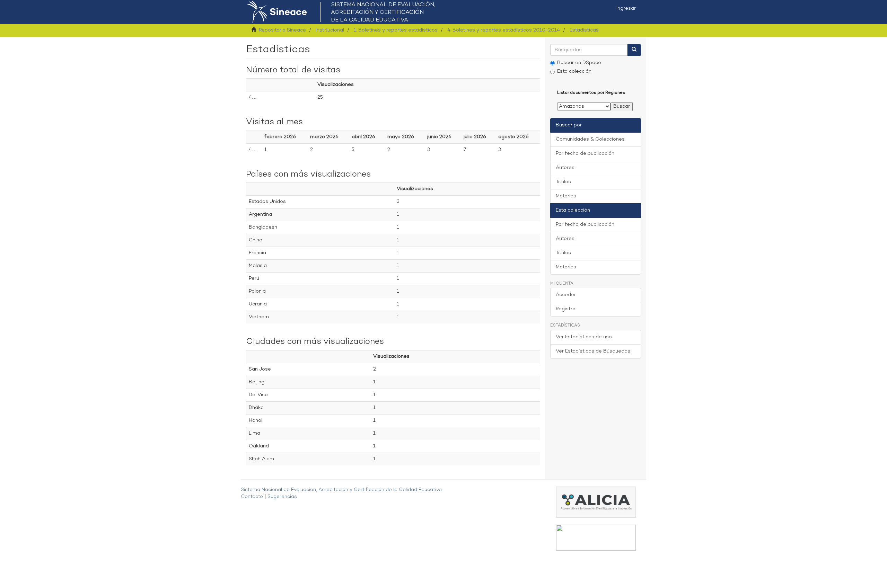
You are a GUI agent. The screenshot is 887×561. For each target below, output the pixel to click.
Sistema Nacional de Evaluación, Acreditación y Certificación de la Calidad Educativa (341, 490)
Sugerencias (282, 496)
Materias (566, 196)
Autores (565, 167)
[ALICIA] (596, 502)
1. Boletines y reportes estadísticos (396, 30)
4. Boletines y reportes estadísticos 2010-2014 (503, 30)
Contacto (252, 496)
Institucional (330, 30)
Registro (566, 309)
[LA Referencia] (596, 537)
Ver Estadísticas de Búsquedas (593, 351)
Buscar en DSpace (579, 63)
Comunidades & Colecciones (590, 139)
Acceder (566, 295)
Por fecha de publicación (585, 153)
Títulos (563, 182)
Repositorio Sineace (282, 30)
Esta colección (574, 71)
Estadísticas (584, 30)
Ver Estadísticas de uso (584, 337)
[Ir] (634, 50)
